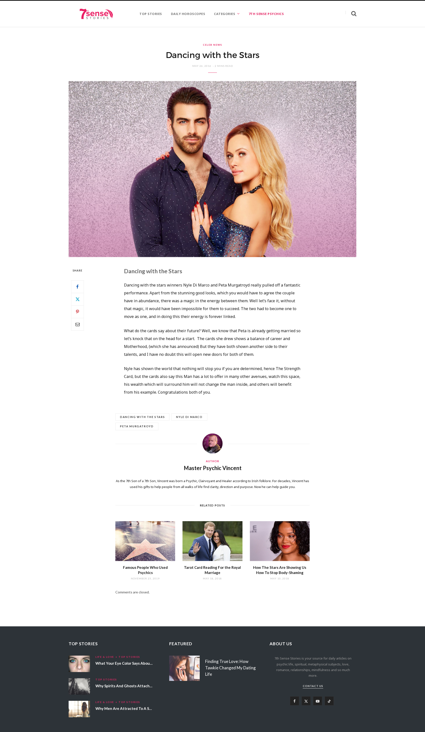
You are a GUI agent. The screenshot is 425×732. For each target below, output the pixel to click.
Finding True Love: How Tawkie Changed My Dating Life (230, 668)
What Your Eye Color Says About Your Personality (138, 663)
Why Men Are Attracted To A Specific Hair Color (137, 708)
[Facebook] (77, 286)
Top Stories (129, 656)
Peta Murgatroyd (137, 426)
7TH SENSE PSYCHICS (266, 14)
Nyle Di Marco (189, 416)
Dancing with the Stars (142, 416)
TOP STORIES (150, 14)
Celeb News (212, 44)
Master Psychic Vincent (213, 468)
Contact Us (313, 686)
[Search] (351, 13)
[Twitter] (77, 299)
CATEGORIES (224, 14)
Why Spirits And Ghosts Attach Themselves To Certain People (149, 686)
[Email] (77, 324)
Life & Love (104, 656)
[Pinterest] (77, 311)
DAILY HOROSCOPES (188, 14)
